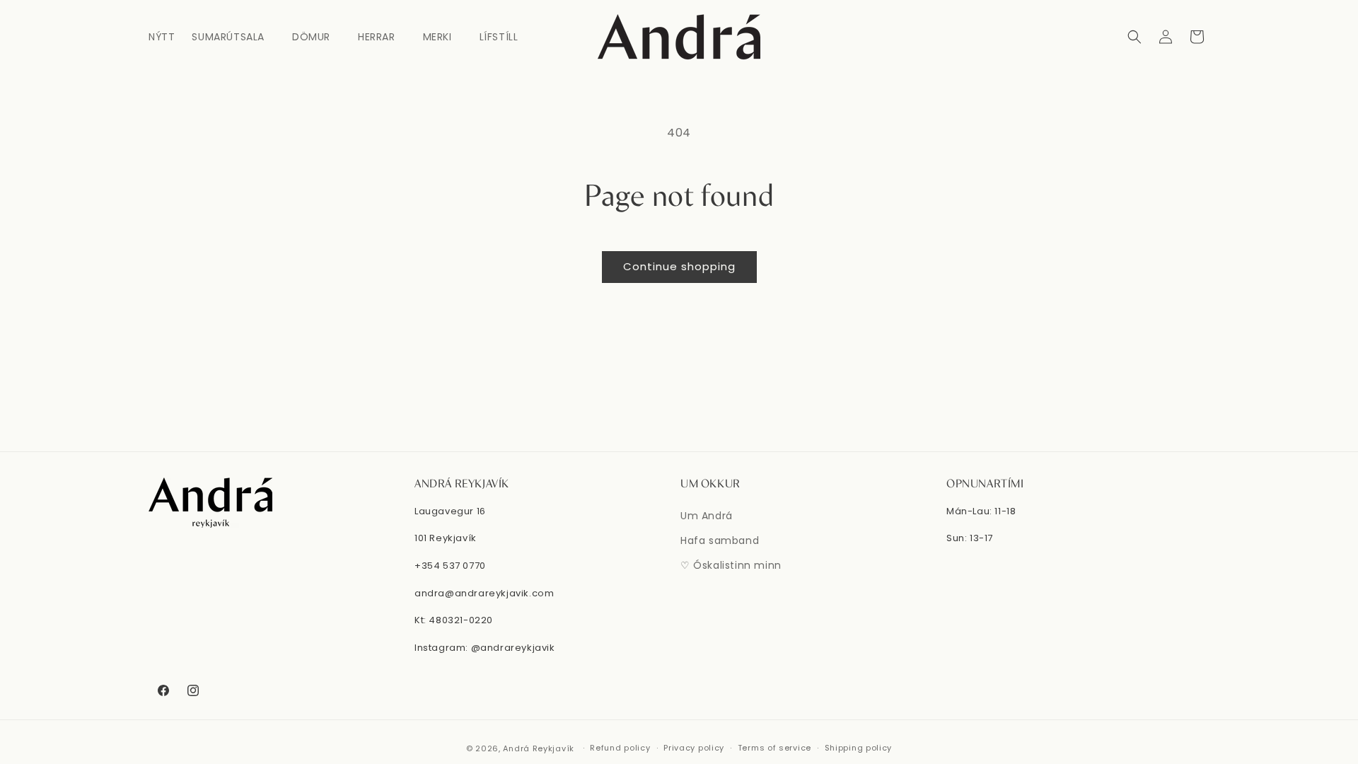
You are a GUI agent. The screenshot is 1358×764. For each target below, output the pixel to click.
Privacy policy (693, 747)
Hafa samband (719, 540)
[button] (233, 37)
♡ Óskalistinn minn (731, 565)
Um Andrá (706, 516)
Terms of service (774, 747)
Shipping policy (859, 747)
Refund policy (620, 747)
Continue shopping (679, 266)
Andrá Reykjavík (539, 748)
